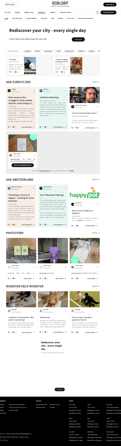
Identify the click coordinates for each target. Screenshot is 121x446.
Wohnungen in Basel (74, 424)
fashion (37, 51)
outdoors (81, 51)
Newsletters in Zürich (93, 413)
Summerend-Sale (15, 159)
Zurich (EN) (72, 405)
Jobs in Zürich (91, 408)
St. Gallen (71, 432)
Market (52, 12)
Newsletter (28, 12)
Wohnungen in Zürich (93, 410)
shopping (27, 51)
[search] (97, 12)
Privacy (6, 440)
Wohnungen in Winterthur (94, 438)
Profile (72, 171)
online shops (48, 51)
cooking (91, 51)
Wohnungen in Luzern (112, 424)
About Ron (15, 437)
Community (42, 12)
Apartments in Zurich (75, 410)
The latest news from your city (17, 407)
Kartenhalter (43, 273)
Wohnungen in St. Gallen (76, 438)
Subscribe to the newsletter (17, 405)
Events (17, 12)
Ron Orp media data (41, 405)
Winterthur (90, 432)
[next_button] (98, 66)
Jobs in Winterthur (92, 435)
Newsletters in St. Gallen (76, 440)
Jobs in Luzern (110, 421)
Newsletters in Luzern (112, 427)
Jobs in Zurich (73, 408)
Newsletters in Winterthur (94, 440)
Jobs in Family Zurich (112, 435)
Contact (21, 437)
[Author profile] (40, 90)
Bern (88, 418)
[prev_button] (7, 66)
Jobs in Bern (90, 421)
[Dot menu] (34, 91)
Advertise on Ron (55, 405)
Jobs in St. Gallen (74, 435)
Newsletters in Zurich (75, 413)
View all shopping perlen (23, 165)
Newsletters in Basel (75, 427)
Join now (78, 39)
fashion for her (69, 51)
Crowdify (52, 407)
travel (58, 51)
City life (7, 12)
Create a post (109, 12)
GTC (1, 440)
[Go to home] (60, 3)
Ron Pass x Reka (65, 12)
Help (26, 437)
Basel (70, 418)
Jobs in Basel (73, 421)
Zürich (89, 405)
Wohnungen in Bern (92, 424)
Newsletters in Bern (93, 427)
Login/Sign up (109, 4)
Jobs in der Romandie (112, 408)
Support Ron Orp (40, 407)
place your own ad (44, 171)
